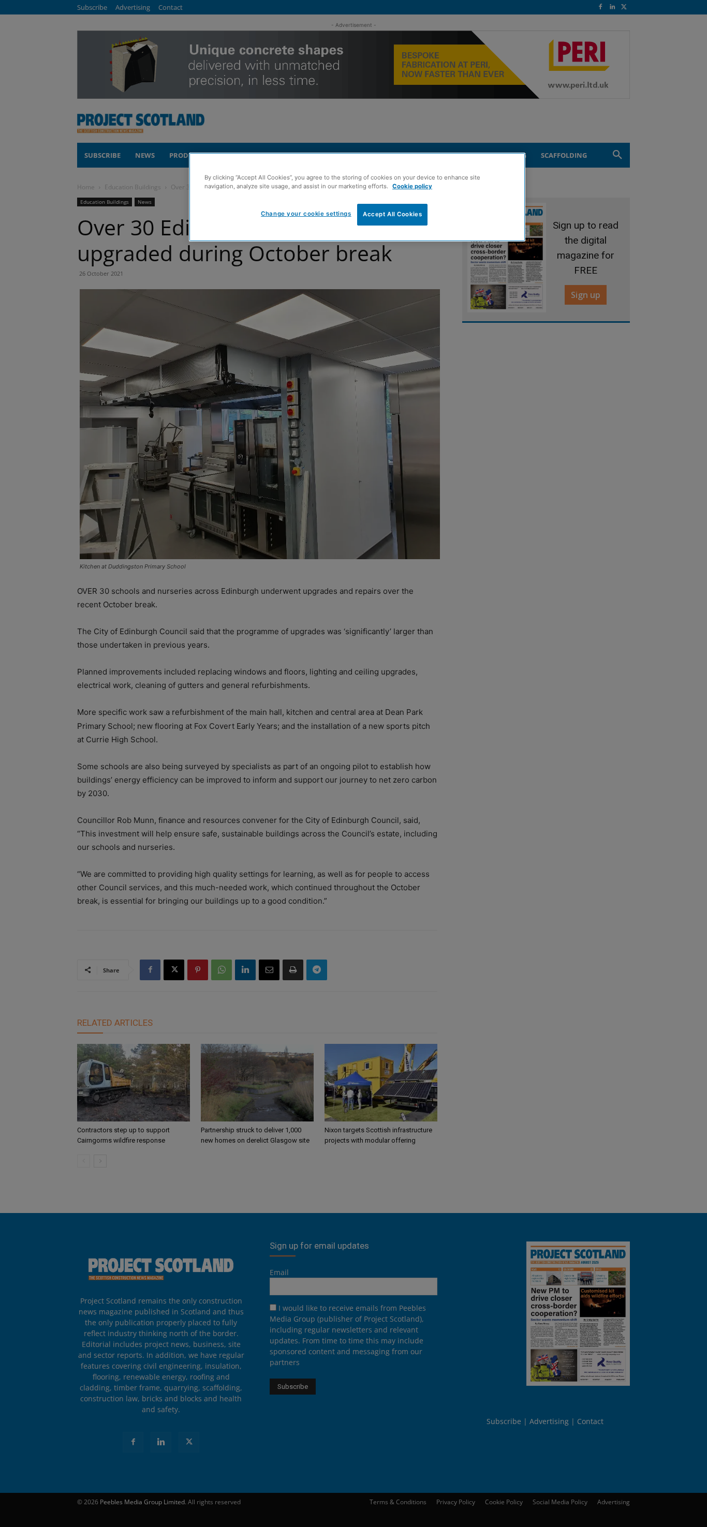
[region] (357, 197)
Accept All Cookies (392, 214)
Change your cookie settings (306, 213)
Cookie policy (412, 186)
